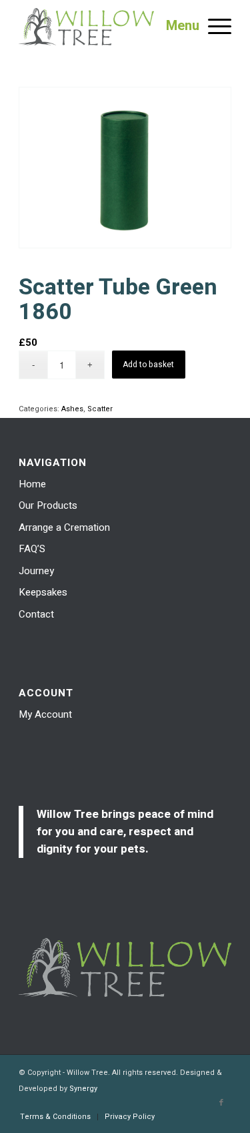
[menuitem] (55, 1117)
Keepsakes (43, 592)
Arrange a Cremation (64, 527)
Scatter (100, 409)
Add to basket (148, 365)
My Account (45, 714)
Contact (36, 614)
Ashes (72, 409)
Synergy (83, 1088)
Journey (36, 570)
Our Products (48, 505)
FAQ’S (32, 548)
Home (32, 484)
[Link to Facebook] (221, 1103)
